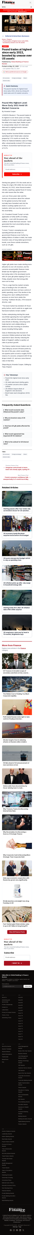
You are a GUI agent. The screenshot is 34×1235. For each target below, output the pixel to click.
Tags (19, 1226)
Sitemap (15, 1226)
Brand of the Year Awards (25, 1051)
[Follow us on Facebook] (17, 1230)
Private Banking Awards (8, 1193)
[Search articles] (30, 2)
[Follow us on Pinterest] (11, 1230)
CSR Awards (21, 1070)
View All (20, 1039)
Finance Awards (22, 1124)
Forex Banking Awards (24, 1101)
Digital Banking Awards (24, 1121)
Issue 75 (20, 1023)
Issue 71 (20, 1034)
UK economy (6, 78)
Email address (5, 983)
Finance (9, 39)
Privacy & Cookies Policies (9, 1012)
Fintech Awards (22, 1087)
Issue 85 (20, 997)
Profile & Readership (7, 1004)
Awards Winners (6, 1051)
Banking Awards (22, 1116)
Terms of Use (5, 1015)
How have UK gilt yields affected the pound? (16, 427)
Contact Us (5, 1007)
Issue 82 (20, 1005)
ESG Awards (21, 1099)
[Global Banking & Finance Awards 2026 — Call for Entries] (17, 256)
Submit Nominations (7, 1054)
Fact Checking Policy (7, 1188)
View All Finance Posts (17, 932)
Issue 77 (20, 1018)
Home (4, 39)
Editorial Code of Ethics (8, 1182)
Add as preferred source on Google (16, 71)
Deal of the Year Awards (24, 1073)
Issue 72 (20, 1031)
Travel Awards (5, 1167)
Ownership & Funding (7, 1177)
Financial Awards (6, 1190)
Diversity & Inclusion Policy (9, 1185)
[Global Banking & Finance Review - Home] (9, 2)
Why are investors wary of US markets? (14, 419)
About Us (4, 997)
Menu (4, 7)
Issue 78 (20, 1015)
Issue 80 (20, 1010)
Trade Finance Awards (8, 1156)
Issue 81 (20, 1007)
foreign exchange (16, 78)
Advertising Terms (6, 1017)
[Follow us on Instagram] (14, 1230)
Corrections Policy (6, 1180)
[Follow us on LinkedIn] (20, 1230)
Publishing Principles (7, 1175)
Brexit (25, 78)
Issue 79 (20, 1013)
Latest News (5, 1009)
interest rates (6, 80)
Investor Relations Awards (8, 1131)
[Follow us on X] (23, 1230)
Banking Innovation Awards (25, 1118)
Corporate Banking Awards (25, 1080)
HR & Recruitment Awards (8, 1153)
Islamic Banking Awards (8, 1136)
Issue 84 (20, 1000)
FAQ (3, 1062)
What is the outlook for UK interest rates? (16, 443)
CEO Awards (21, 1065)
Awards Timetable (6, 1049)
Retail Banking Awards (7, 1200)
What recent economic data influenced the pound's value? (13, 411)
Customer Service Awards (25, 1068)
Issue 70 (20, 1036)
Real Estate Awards (7, 1139)
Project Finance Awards (8, 1141)
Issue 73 (20, 1028)
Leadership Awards (7, 1133)
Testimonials (5, 1056)
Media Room (5, 1059)
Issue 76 (20, 1021)
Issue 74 (20, 1026)
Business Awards (22, 1053)
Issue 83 (20, 1002)
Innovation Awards (23, 1104)
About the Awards (6, 1046)
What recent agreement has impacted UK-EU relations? (13, 435)
